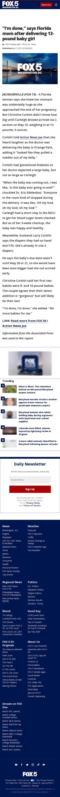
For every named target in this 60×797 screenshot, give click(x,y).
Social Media (34, 675)
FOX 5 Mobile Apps (37, 672)
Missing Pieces (9, 685)
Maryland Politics (36, 589)
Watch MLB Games (11, 721)
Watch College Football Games (9, 716)
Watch (6, 611)
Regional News (12, 582)
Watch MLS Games (11, 749)
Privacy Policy (33, 503)
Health (5, 564)
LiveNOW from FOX (11, 618)
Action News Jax (31, 137)
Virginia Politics (35, 593)
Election (31, 596)
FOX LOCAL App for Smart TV (37, 656)
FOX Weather (34, 550)
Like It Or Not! (9, 659)
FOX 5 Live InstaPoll (37, 645)
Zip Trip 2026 (34, 631)
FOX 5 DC (26, 44)
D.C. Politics (33, 586)
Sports (5, 553)
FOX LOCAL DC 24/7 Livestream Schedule (12, 633)
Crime (5, 550)
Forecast (32, 530)
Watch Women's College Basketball (11, 741)
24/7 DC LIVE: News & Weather (11, 542)
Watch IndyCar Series (12, 730)
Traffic (31, 537)
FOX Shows (7, 622)
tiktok (38, 764)
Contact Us (33, 661)
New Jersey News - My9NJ (11, 599)
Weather (33, 526)
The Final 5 (7, 662)
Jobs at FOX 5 (34, 692)
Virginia (5, 533)
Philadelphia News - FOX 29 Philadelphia (11, 593)
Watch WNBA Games (12, 746)
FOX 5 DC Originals (8, 643)
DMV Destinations (36, 618)
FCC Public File (34, 682)
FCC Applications (35, 685)
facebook (21, 764)
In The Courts (8, 669)
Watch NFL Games (11, 711)
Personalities (34, 665)
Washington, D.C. (10, 530)
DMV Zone (7, 655)
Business (6, 557)
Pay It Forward (35, 622)
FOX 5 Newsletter (36, 668)
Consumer (7, 560)
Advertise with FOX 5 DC (37, 650)
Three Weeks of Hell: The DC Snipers (12, 681)
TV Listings (7, 615)
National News (9, 546)
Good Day (34, 611)
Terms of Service (31, 505)
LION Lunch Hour (36, 615)
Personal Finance (10, 567)
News (33, 44)
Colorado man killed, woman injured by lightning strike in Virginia (35, 431)
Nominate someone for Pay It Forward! (37, 627)
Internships (33, 689)
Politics (32, 582)
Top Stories (7, 574)
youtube (16, 764)
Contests (32, 679)
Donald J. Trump (35, 603)
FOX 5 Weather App (37, 546)
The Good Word (9, 676)
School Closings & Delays (36, 542)
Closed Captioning (36, 696)
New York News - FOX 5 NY (10, 587)
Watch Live (46, 5)
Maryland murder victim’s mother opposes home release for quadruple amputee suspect (38, 402)
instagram (32, 764)
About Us (34, 641)
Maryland (6, 537)
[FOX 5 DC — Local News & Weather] (10, 4)
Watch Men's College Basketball (12, 735)
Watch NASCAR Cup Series (11, 725)
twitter (27, 764)
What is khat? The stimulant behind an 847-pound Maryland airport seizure (36, 389)
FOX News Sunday (11, 571)
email (44, 764)
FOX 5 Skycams (35, 533)
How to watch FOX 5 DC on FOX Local (12, 627)
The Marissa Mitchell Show (12, 650)
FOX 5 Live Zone (10, 672)
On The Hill (7, 665)
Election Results (35, 600)
